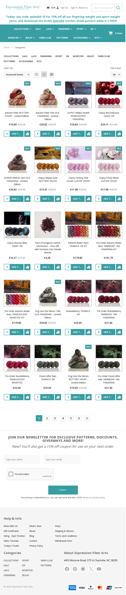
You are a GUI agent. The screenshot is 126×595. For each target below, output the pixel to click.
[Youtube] (99, 569)
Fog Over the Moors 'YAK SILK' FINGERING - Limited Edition (48, 314)
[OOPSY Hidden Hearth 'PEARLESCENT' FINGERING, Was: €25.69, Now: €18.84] (78, 94)
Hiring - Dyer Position (14, 535)
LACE (49, 28)
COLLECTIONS (21, 28)
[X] (91, 569)
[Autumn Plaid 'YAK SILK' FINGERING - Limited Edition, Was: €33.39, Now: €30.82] (47, 94)
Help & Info (13, 518)
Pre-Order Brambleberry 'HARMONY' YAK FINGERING (109, 314)
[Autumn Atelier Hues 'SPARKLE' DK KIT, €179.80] (78, 224)
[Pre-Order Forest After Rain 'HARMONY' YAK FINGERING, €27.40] (109, 358)
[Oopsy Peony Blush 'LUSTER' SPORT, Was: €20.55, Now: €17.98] (109, 159)
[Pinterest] (75, 569)
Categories (12, 553)
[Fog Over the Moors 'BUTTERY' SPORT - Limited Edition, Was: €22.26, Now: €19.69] (78, 358)
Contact (33, 540)
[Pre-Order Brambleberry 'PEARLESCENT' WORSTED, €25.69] (17, 358)
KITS (96, 37)
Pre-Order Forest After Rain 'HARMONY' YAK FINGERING (109, 379)
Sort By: (8, 68)
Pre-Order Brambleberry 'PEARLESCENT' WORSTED (17, 379)
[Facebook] (67, 569)
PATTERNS (62, 37)
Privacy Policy (36, 545)
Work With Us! (11, 526)
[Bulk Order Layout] (52, 74)
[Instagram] (83, 569)
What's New (35, 526)
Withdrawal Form (63, 540)
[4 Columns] (44, 74)
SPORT (80, 28)
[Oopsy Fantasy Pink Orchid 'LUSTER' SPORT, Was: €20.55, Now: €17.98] (78, 159)
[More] (30, 29)
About (32, 531)
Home (7, 47)
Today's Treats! (11, 545)
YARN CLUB (45, 37)
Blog (31, 535)
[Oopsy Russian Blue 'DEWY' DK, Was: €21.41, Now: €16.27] (17, 224)
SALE (38, 28)
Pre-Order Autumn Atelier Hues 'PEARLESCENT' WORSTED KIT (17, 314)
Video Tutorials (11, 540)
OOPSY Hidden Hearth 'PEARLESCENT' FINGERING (78, 116)
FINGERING (64, 28)
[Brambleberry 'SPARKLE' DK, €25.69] (78, 293)
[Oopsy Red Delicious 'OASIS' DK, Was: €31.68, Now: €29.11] (109, 94)
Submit (63, 490)
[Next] (87, 418)
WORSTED (13, 37)
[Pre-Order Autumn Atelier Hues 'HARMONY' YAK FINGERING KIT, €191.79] (109, 224)
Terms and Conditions (66, 535)
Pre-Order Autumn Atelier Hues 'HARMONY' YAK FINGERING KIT (109, 246)
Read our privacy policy (94, 497)
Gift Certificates (11, 531)
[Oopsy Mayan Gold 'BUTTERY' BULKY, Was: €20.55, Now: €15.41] (47, 159)
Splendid (58, 21)
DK (92, 28)
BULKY (29, 37)
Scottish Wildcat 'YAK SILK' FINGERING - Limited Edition (17, 181)
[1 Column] (36, 74)
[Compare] (27, 134)
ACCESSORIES (81, 37)
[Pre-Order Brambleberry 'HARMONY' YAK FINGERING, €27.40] (109, 293)
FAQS (58, 526)
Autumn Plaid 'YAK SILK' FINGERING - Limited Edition (48, 116)
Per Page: (115, 68)
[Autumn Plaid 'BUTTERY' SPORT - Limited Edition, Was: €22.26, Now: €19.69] (17, 94)
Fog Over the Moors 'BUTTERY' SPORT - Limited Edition (78, 379)
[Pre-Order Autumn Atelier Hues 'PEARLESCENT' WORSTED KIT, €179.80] (17, 293)
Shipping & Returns (64, 531)
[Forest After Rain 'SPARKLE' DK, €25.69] (47, 358)
